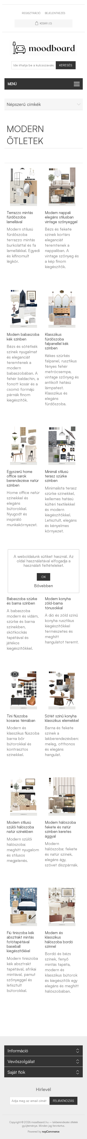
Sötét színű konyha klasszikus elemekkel (62, 718)
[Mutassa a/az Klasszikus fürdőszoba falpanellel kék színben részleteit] (62, 308)
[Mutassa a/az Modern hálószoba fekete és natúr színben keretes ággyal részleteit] (62, 796)
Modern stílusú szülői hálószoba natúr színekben (20, 827)
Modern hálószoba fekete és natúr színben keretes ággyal (60, 829)
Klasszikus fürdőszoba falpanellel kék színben (56, 341)
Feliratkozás (63, 1101)
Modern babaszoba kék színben (23, 336)
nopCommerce (50, 1131)
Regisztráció (31, 13)
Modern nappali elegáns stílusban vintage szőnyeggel (61, 217)
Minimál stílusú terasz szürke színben (56, 476)
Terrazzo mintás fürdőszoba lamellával (20, 217)
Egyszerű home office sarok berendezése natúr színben (23, 478)
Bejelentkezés (55, 13)
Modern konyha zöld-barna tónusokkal (58, 603)
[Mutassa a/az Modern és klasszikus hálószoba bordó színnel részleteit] (62, 907)
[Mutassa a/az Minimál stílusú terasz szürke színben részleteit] (62, 446)
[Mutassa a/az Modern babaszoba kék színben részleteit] (23, 308)
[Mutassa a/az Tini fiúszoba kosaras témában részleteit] (23, 690)
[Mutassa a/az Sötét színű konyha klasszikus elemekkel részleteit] (62, 690)
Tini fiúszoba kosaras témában (21, 718)
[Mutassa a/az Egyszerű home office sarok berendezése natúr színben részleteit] (23, 446)
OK (43, 577)
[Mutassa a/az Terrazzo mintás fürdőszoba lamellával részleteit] (23, 187)
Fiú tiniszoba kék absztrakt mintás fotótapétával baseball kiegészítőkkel (20, 942)
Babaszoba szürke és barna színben (22, 601)
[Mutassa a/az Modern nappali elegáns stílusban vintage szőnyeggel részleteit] (62, 187)
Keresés (65, 65)
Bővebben (43, 585)
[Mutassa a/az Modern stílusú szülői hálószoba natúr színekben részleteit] (23, 796)
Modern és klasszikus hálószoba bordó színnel (59, 940)
